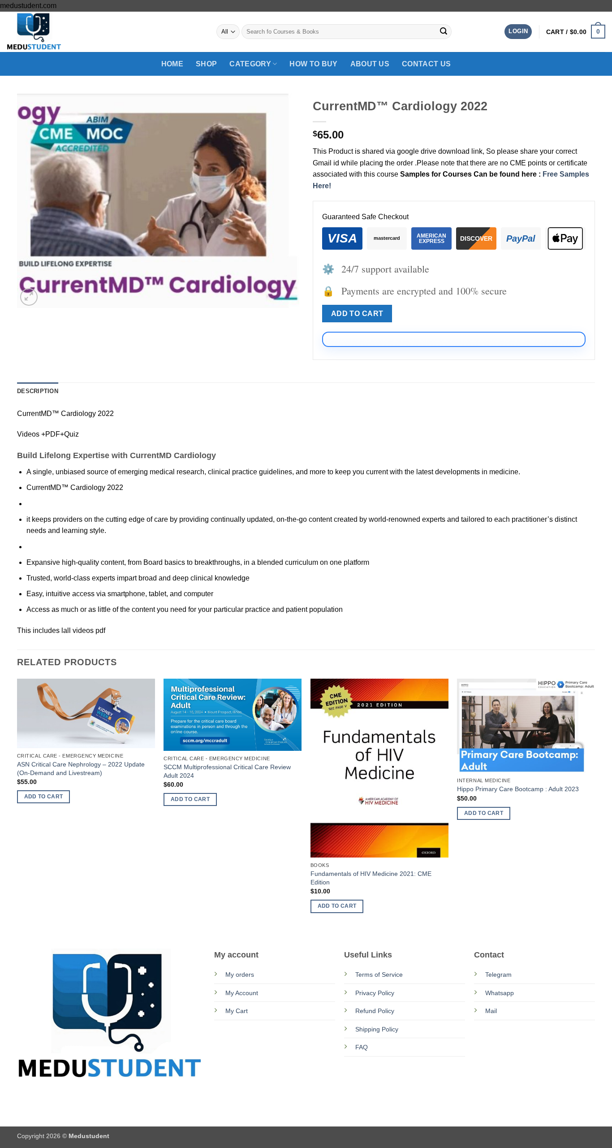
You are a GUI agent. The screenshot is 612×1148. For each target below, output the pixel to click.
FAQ (361, 1047)
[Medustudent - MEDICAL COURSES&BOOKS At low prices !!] (51, 32)
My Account (241, 992)
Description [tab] (37, 391)
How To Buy (313, 64)
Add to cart (357, 313)
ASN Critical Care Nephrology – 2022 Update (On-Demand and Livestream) (81, 768)
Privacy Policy (374, 992)
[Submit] (443, 31)
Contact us (426, 64)
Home (172, 64)
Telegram (498, 974)
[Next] (594, 804)
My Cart (236, 1010)
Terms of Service (379, 974)
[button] (518, 31)
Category (250, 64)
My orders (239, 974)
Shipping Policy (376, 1029)
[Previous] (17, 804)
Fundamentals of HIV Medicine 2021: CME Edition (370, 878)
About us (370, 64)
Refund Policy (374, 1010)
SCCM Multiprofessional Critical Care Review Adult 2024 (227, 771)
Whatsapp (499, 992)
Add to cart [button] (43, 796)
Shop (206, 64)
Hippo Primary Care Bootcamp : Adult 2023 (518, 789)
